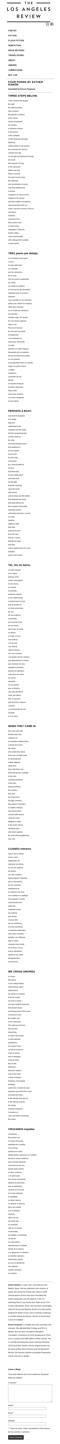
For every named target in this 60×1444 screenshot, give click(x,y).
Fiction (12, 36)
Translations (16, 55)
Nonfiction (14, 45)
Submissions (15, 70)
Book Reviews (16, 50)
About (11, 60)
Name (11, 1405)
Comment (12, 1383)
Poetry (12, 31)
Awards (12, 65)
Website (11, 1421)
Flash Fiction (16, 40)
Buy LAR (12, 75)
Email (11, 1413)
